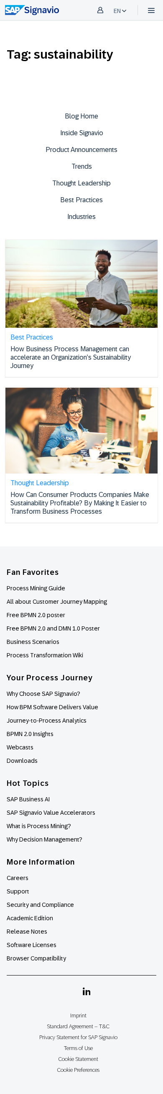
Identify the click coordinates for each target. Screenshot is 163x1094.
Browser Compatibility (36, 958)
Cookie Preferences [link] (78, 1070)
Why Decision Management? (44, 839)
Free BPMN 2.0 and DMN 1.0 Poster (53, 628)
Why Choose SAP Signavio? (43, 693)
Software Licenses (31, 945)
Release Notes (27, 931)
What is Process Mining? (39, 826)
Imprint (78, 1015)
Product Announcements (81, 149)
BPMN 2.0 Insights (30, 734)
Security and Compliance (40, 904)
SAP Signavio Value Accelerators (51, 812)
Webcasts (20, 747)
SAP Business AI (28, 799)
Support (18, 891)
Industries (81, 216)
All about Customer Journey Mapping (57, 601)
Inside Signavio (81, 132)
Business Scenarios (33, 641)
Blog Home (81, 116)
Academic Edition (30, 918)
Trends (81, 166)
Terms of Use (78, 1048)
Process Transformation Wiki (45, 655)
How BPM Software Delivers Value (52, 707)
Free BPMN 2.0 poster (36, 615)
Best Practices (81, 199)
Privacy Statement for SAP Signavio (78, 1037)
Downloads (22, 760)
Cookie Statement (78, 1059)
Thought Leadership (81, 183)
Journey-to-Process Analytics (47, 720)
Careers (17, 878)
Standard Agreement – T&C (78, 1026)
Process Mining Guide (36, 588)
